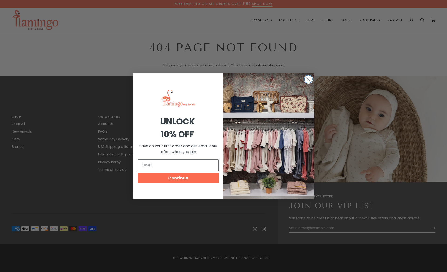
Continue (178, 178)
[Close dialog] (308, 79)
